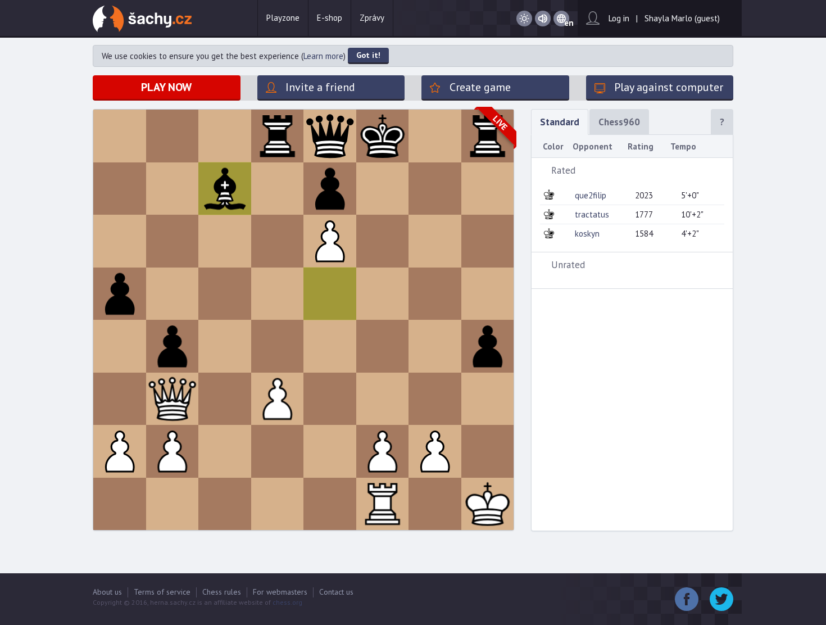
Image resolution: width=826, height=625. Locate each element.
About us (107, 591)
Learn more (323, 56)
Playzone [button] (282, 17)
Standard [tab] (559, 122)
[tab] (632, 170)
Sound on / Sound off (543, 18)
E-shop (329, 17)
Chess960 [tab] (619, 122)
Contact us (336, 591)
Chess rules (221, 591)
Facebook (686, 599)
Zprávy (372, 17)
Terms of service (162, 591)
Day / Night (524, 18)
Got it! (368, 55)
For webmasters (280, 591)
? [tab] (722, 122)
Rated (563, 170)
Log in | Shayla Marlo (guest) (664, 18)
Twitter (721, 599)
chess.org (287, 602)
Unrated (568, 265)
